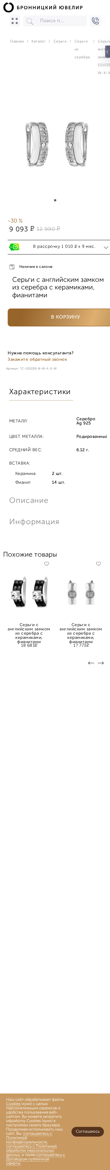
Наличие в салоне (36, 267)
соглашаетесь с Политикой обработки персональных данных (31, 1150)
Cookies (13, 1104)
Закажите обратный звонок (37, 359)
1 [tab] (55, 200)
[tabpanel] (55, 145)
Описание (29, 501)
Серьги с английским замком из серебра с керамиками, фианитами (29, 627)
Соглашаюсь (88, 1132)
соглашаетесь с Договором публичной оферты (35, 1159)
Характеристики (40, 392)
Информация (33, 522)
